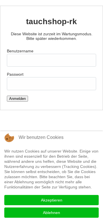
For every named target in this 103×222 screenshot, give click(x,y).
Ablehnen (51, 212)
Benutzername (20, 51)
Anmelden (17, 98)
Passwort (15, 74)
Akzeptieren (51, 200)
